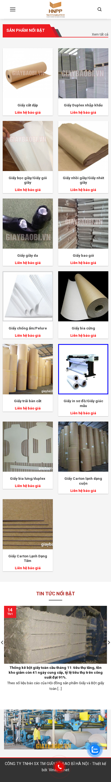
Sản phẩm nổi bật (25, 30)
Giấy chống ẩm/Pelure (28, 328)
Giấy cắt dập (28, 105)
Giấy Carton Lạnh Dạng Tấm (27, 558)
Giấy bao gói (83, 255)
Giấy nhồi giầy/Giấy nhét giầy (83, 180)
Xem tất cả (100, 34)
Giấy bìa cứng (83, 328)
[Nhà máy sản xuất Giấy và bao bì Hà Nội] (55, 9)
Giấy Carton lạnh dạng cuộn (83, 480)
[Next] (98, 730)
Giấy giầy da (27, 255)
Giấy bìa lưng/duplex (27, 478)
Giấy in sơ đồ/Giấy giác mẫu (83, 403)
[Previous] (13, 730)
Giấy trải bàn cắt (27, 401)
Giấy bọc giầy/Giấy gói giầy (28, 180)
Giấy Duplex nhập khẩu (83, 105)
